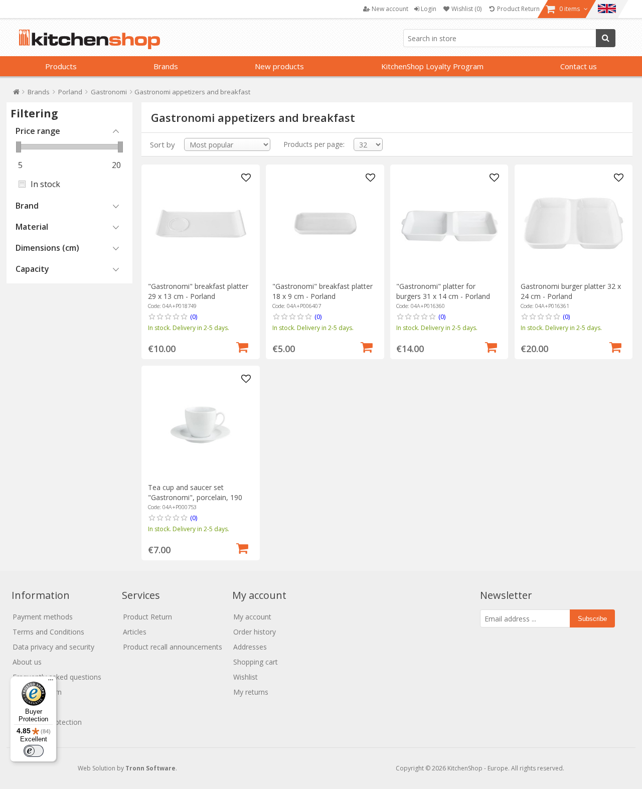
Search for (605, 38)
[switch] (34, 751)
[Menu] (51, 682)
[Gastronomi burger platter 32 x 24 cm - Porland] (573, 223)
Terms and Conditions (48, 632)
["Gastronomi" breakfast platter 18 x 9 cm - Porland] (325, 223)
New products (279, 66)
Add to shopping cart (242, 346)
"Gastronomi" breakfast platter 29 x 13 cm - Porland (198, 291)
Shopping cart (255, 662)
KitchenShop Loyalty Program (432, 66)
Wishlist (245, 677)
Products (61, 66)
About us (27, 662)
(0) (193, 316)
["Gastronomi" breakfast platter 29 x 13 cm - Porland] (201, 223)
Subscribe (592, 618)
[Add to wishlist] (245, 178)
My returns (250, 692)
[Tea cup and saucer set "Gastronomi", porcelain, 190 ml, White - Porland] (201, 425)
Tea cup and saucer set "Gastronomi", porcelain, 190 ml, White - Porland (195, 497)
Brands (165, 66)
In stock (45, 184)
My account (252, 616)
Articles (134, 632)
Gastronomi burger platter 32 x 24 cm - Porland (571, 291)
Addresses (250, 647)
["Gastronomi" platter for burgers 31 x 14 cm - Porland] (449, 223)
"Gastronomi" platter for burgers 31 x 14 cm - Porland (443, 291)
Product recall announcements (172, 647)
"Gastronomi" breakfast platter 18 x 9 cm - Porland (322, 291)
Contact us (578, 66)
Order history (254, 632)
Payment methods (43, 616)
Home (16, 94)
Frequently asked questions (57, 677)
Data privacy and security (53, 647)
